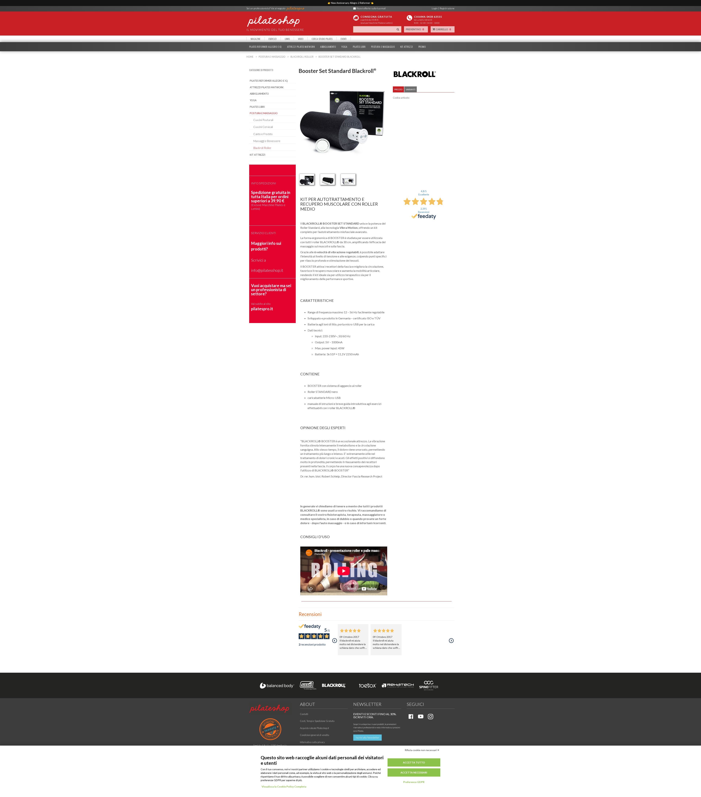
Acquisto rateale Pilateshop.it (314, 728)
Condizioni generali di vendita (314, 735)
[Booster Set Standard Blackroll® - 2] (327, 179)
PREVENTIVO (415, 29)
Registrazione (447, 8)
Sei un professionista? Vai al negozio (266, 8)
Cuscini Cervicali (263, 127)
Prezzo (398, 89)
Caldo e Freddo (263, 134)
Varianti (410, 89)
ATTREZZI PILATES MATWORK (301, 46)
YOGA (344, 46)
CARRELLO (443, 29)
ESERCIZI (273, 39)
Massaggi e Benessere (266, 141)
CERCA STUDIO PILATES (322, 39)
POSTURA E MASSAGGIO (383, 46)
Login (435, 8)
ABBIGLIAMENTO (328, 46)
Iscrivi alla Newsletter (367, 737)
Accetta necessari (414, 772)
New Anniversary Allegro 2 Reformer (351, 2)
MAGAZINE (255, 39)
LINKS (287, 39)
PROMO (422, 46)
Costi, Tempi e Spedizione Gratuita (317, 721)
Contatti (304, 714)
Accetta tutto (414, 762)
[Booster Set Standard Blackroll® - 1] (307, 179)
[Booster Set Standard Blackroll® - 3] (348, 179)
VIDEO (300, 39)
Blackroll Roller (262, 147)
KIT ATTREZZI (406, 46)
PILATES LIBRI (359, 46)
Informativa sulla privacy (312, 742)
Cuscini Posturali (263, 120)
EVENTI (343, 39)
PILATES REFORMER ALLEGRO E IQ (265, 46)
